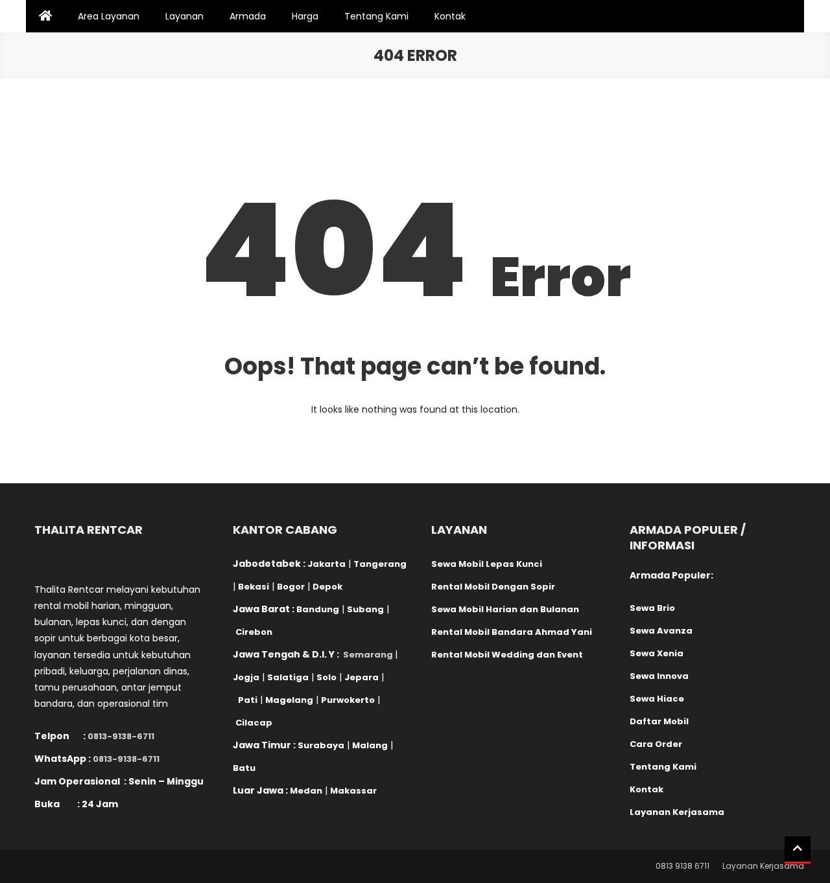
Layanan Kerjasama (763, 865)
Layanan (184, 16)
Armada (248, 16)
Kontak (450, 16)
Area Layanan (108, 16)
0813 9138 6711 (682, 865)
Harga (305, 16)
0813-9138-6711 (121, 736)
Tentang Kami (376, 16)
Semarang (368, 654)
